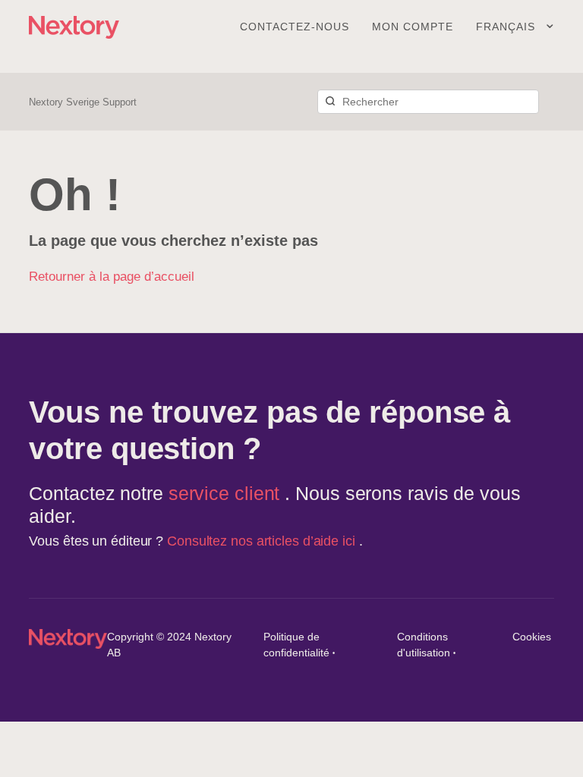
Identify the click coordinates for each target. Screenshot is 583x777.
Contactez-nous (294, 26)
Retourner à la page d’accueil (111, 276)
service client (227, 493)
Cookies (531, 637)
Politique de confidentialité (296, 645)
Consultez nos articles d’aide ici (263, 541)
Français (507, 26)
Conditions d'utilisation (423, 645)
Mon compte (412, 26)
